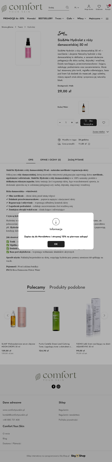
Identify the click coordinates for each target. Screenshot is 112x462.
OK (56, 244)
